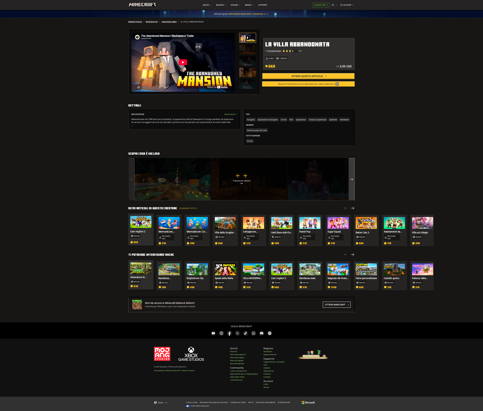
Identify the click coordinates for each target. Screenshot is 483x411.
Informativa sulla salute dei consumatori (214, 402)
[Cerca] (335, 5)
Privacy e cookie (191, 402)
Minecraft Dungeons (237, 358)
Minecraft (233, 351)
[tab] (247, 38)
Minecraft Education (237, 364)
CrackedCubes (169, 22)
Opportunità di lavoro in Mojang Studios (244, 374)
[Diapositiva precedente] (345, 208)
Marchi (250, 402)
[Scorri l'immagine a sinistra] (131, 179)
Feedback (267, 368)
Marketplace (135, 22)
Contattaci (267, 377)
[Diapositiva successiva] (352, 208)
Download (267, 374)
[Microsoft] (308, 402)
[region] (241, 179)
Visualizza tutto (187, 208)
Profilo (266, 384)
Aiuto (265, 365)
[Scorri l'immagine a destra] (351, 179)
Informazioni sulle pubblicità (265, 402)
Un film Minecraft (236, 380)
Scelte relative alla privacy (200, 406)
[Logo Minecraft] (142, 5)
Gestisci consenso (188, 370)
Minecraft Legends (236, 361)
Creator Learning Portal (238, 371)
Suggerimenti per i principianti (274, 362)
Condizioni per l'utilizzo (238, 402)
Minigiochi (152, 22)
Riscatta (266, 387)
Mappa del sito (269, 371)
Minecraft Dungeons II (238, 354)
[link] (213, 333)
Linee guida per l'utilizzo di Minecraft (167, 370)
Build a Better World (237, 377)
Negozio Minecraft (270, 354)
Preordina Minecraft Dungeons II (247, 14)
